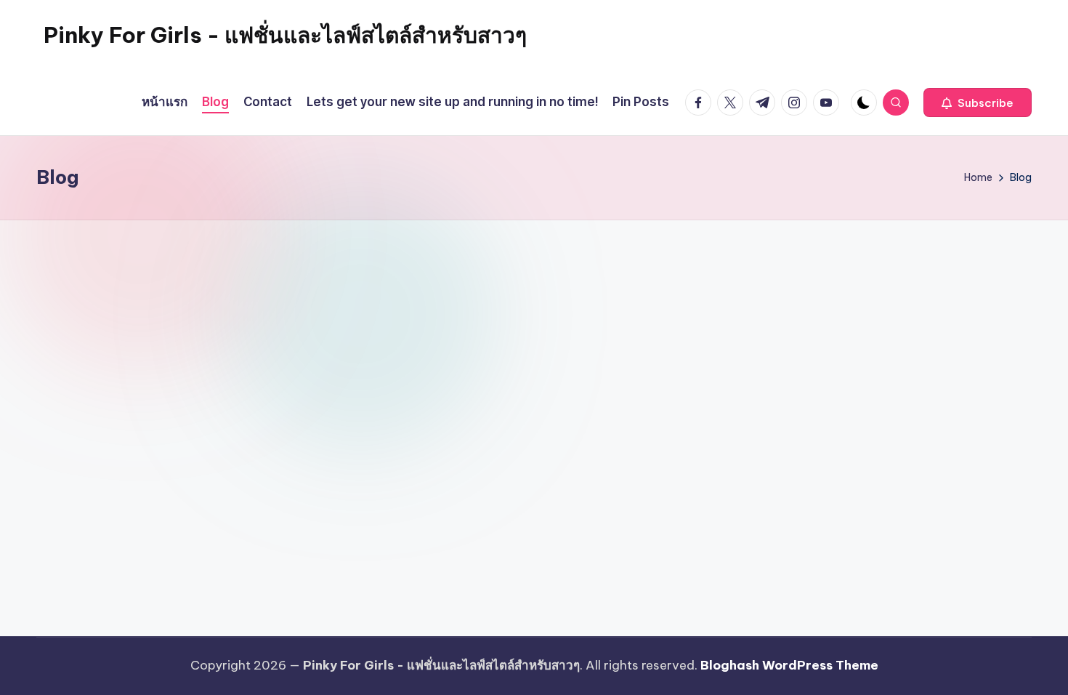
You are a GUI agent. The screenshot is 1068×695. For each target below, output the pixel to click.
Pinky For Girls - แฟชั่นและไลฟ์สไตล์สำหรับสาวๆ (285, 35)
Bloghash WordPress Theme (789, 665)
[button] (977, 102)
